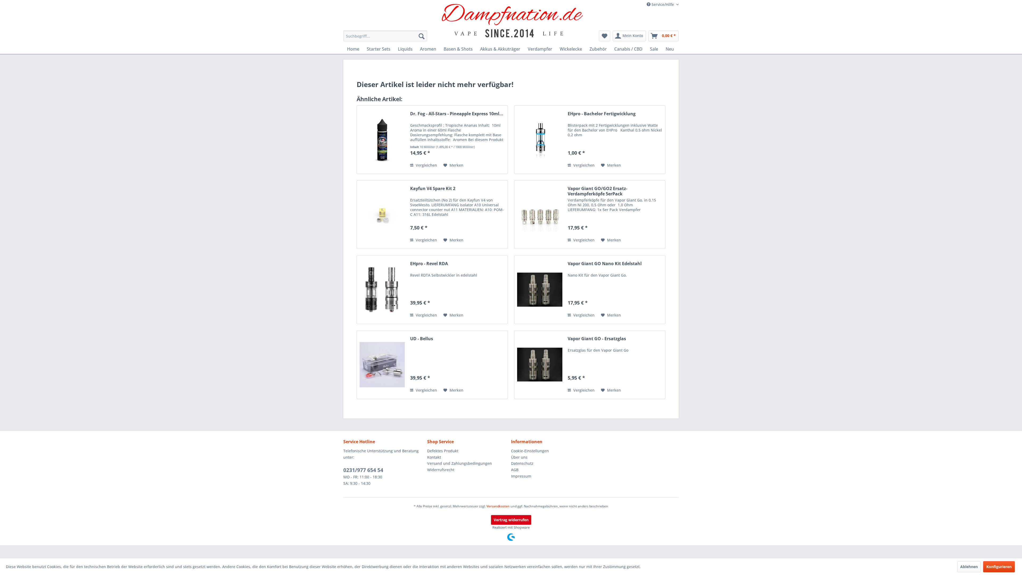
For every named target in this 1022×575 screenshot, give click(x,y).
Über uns (519, 457)
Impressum (521, 476)
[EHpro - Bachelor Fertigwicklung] (539, 140)
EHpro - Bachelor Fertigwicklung (602, 114)
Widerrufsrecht (440, 469)
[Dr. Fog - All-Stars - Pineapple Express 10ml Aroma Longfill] (382, 140)
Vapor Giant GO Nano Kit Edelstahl (605, 263)
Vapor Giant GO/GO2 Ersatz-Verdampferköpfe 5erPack (597, 191)
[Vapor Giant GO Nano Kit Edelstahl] (539, 289)
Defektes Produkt (442, 450)
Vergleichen (426, 165)
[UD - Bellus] (382, 364)
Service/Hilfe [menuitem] (662, 4)
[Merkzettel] (604, 36)
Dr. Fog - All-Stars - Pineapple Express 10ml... (456, 114)
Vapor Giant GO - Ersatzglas (597, 339)
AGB (514, 469)
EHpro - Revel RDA (429, 263)
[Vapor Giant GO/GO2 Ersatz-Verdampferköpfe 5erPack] (539, 214)
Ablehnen (969, 566)
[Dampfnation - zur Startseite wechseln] (512, 20)
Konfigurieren (999, 566)
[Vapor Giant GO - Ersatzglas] (539, 364)
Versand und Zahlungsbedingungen (459, 463)
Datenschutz (522, 463)
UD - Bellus (421, 339)
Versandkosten (498, 506)
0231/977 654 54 (363, 470)
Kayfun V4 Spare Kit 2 (432, 188)
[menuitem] (385, 36)
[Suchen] (421, 36)
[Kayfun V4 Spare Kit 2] (382, 214)
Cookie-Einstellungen (530, 450)
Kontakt (434, 457)
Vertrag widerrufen (511, 519)
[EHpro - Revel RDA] (382, 289)
